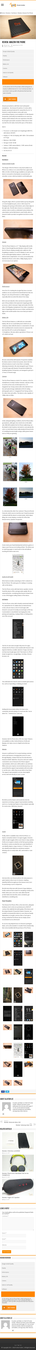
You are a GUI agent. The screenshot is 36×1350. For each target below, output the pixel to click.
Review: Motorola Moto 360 (12, 1121)
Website (4, 1245)
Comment (5, 1216)
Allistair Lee (6, 45)
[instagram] (21, 1345)
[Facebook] (17, 1345)
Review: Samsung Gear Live (24, 1124)
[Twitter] (19, 1345)
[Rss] (15, 1345)
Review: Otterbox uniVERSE (11, 1151)
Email (4, 1239)
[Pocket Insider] (18, 4)
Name (4, 1233)
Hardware (14, 13)
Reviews (8, 13)
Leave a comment (8, 46)
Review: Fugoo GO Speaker (11, 1197)
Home (3, 13)
